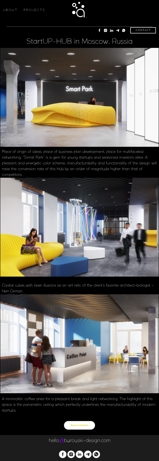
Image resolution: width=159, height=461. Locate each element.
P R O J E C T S (34, 10)
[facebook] (99, 30)
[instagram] (105, 30)
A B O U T (10, 10)
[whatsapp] (124, 30)
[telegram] (118, 30)
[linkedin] (112, 30)
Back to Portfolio (80, 425)
